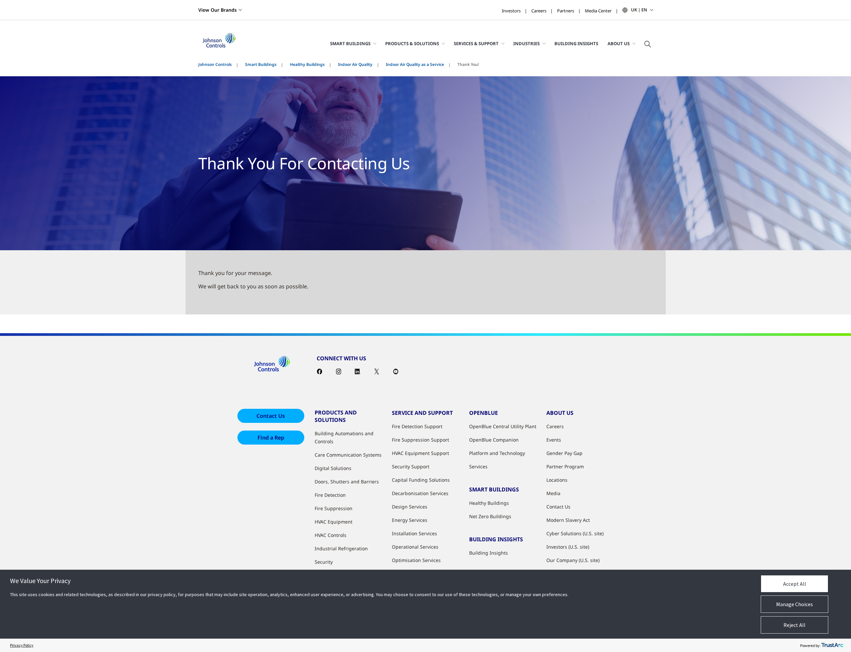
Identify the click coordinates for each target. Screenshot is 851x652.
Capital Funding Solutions (421, 480)
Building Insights (576, 43)
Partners (565, 11)
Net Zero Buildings (490, 516)
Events (553, 440)
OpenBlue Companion (494, 440)
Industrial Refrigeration (341, 548)
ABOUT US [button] (619, 43)
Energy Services (409, 520)
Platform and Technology (497, 453)
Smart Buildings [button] (350, 43)
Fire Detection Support (417, 426)
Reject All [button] (794, 625)
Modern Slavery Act (568, 520)
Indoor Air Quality (355, 64)
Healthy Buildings (307, 64)
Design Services (409, 506)
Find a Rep (270, 437)
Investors (511, 11)
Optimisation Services (416, 560)
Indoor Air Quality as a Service (415, 64)
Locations (556, 480)
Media (553, 493)
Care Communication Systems (348, 455)
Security (324, 562)
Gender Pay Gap (564, 453)
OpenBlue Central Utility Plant (502, 426)
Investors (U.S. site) (567, 547)
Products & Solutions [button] (412, 43)
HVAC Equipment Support (420, 453)
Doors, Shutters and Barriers (347, 481)
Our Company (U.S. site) (573, 560)
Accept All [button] (794, 583)
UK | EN (639, 10)
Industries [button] (526, 43)
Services (478, 466)
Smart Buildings (261, 64)
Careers (538, 11)
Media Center (598, 11)
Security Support (410, 466)
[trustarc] (832, 645)
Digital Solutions (333, 468)
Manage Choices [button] (794, 604)
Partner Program (565, 466)
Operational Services (415, 547)
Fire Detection (330, 495)
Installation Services (414, 533)
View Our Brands (217, 10)
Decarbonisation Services (420, 493)
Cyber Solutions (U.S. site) (575, 533)
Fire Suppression (333, 508)
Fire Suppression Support (420, 440)
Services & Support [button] (476, 43)
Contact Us (270, 416)
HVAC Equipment (333, 522)
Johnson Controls (215, 64)
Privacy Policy (21, 645)
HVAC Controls (330, 535)
